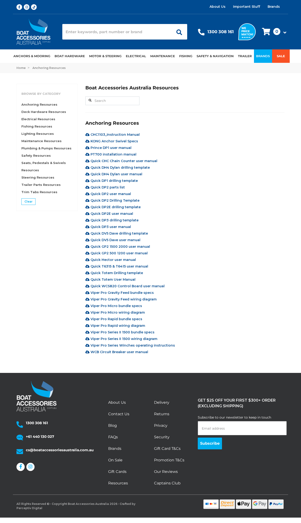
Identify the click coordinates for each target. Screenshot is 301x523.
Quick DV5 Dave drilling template (119, 233)
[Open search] (177, 32)
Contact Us (118, 414)
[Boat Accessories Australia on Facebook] (20, 7)
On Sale (115, 460)
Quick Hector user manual (113, 260)
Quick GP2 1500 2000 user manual (120, 246)
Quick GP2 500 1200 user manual (119, 253)
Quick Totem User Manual (112, 279)
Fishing (185, 56)
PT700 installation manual (113, 154)
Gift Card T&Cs (167, 448)
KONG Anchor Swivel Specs (114, 141)
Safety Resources (36, 155)
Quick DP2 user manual (110, 194)
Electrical (136, 56)
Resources (118, 483)
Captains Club (167, 483)
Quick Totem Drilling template (116, 273)
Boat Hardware (70, 56)
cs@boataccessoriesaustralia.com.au (60, 450)
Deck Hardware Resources (43, 112)
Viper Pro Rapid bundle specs (116, 319)
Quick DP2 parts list (107, 187)
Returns (161, 414)
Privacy (160, 425)
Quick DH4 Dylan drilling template (120, 167)
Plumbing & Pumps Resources (46, 148)
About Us (218, 6)
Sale (281, 56)
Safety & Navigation (215, 56)
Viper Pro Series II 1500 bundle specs (122, 332)
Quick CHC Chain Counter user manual (123, 161)
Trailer (245, 56)
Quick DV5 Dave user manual (115, 240)
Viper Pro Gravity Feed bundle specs (122, 293)
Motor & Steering (105, 56)
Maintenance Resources (41, 141)
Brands (274, 6)
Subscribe (210, 443)
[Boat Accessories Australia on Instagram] (27, 7)
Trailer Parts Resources (41, 185)
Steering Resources (37, 177)
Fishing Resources (36, 126)
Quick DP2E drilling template (115, 207)
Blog (112, 425)
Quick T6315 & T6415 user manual (119, 266)
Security (162, 437)
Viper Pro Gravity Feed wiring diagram (123, 299)
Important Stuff (246, 6)
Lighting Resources (37, 134)
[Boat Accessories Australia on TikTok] (34, 7)
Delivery (161, 402)
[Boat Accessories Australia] (35, 32)
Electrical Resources (38, 119)
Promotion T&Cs (169, 460)
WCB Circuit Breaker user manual (119, 352)
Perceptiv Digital (29, 508)
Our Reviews (166, 471)
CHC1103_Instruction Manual (115, 134)
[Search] (90, 100)
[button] (272, 32)
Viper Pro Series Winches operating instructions (132, 345)
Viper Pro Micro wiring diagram (117, 312)
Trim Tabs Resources (39, 192)
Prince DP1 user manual (110, 148)
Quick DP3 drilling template (114, 220)
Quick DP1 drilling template (114, 181)
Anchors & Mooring (31, 56)
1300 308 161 (220, 31)
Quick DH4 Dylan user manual (116, 174)
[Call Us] (201, 33)
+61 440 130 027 (40, 436)
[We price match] (247, 31)
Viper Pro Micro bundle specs (116, 306)
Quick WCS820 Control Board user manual (127, 286)
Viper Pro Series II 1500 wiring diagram (123, 339)
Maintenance (162, 56)
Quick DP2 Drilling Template (114, 200)
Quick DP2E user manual (111, 214)
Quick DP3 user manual (110, 227)
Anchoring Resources (39, 104)
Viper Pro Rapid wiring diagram (117, 325)
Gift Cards (117, 471)
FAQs (113, 437)
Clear (28, 201)
